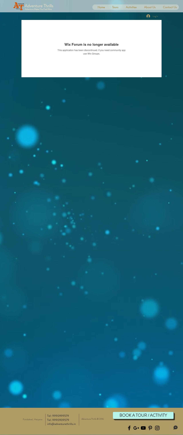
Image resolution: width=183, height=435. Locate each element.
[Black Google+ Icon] (136, 428)
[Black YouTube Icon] (143, 428)
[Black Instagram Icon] (157, 428)
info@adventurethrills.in (61, 424)
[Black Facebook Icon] (129, 428)
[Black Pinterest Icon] (150, 428)
